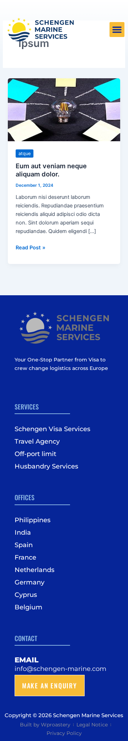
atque (24, 153)
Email (26, 660)
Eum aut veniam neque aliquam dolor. (51, 170)
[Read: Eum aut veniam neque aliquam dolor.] (64, 109)
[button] (117, 29)
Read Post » (31, 247)
